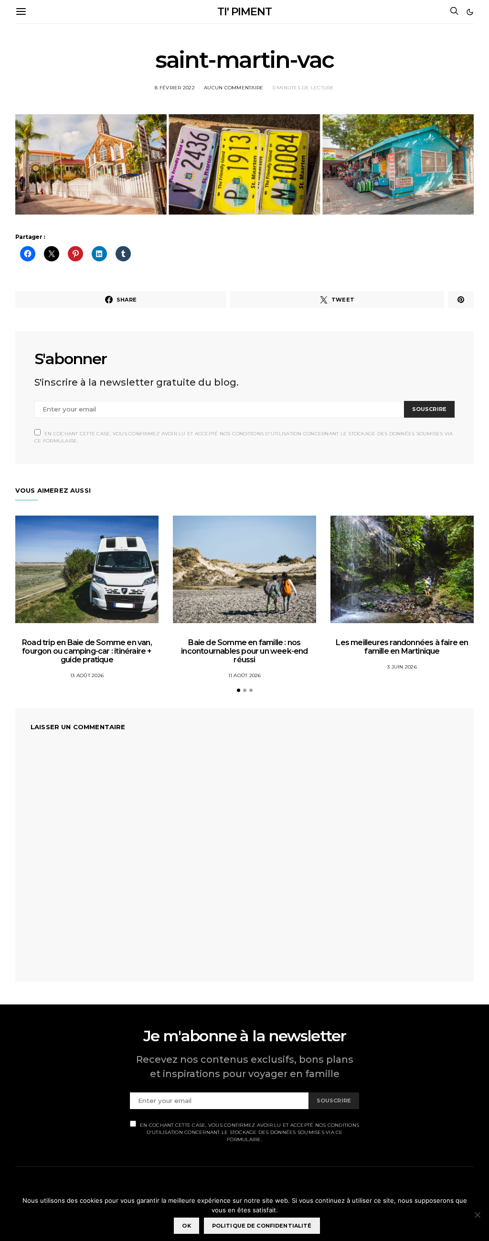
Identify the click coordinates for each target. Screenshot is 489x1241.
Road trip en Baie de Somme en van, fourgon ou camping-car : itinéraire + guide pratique (87, 651)
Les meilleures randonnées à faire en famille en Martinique (402, 647)
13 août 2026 (87, 675)
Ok (186, 1225)
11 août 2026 (244, 675)
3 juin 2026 (402, 667)
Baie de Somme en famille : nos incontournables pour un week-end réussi (244, 651)
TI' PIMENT (244, 11)
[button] (470, 12)
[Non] (477, 1214)
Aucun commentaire (233, 88)
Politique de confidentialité (262, 1225)
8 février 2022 (175, 88)
